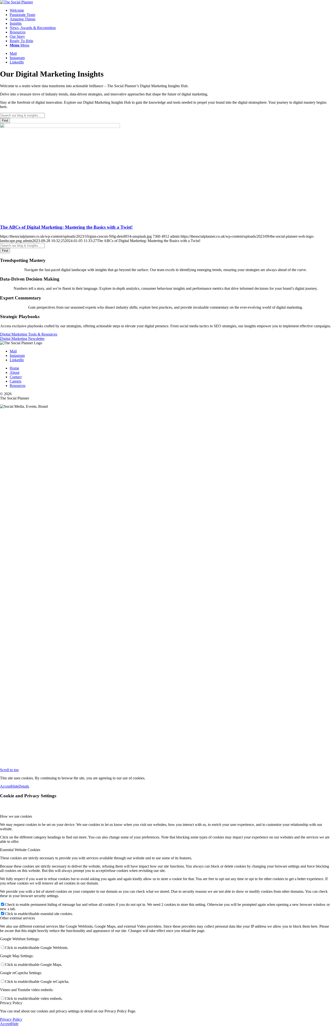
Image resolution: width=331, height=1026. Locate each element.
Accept (5, 786)
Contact (16, 377)
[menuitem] (170, 10)
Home (14, 368)
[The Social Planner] (16, 2)
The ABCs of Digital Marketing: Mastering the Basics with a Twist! (66, 227)
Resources (17, 386)
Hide (14, 786)
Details (23, 786)
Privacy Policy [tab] (11, 1003)
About (14, 372)
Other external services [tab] (17, 918)
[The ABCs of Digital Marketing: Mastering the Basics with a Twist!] (60, 127)
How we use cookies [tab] (16, 816)
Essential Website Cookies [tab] (20, 850)
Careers (15, 381)
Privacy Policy (11, 1019)
